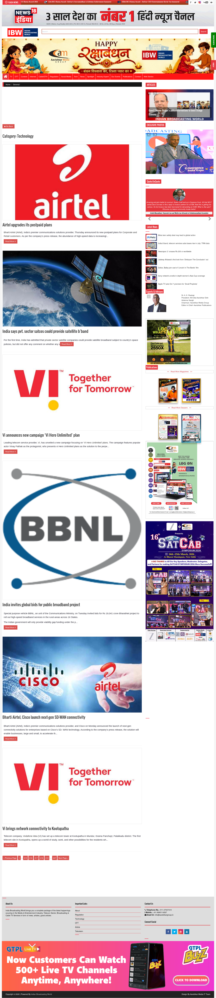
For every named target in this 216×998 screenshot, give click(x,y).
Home (8, 84)
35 (207, 159)
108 (211, 172)
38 (151, 162)
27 (177, 159)
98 (174, 172)
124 (204, 175)
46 (181, 162)
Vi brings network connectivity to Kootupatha (35, 828)
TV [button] (11, 77)
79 (170, 168)
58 (159, 165)
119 (185, 175)
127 (179, 178)
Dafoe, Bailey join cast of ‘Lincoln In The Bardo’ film (178, 248)
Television (79, 931)
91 (147, 172)
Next (155, 93)
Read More (10, 241)
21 (155, 159)
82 (181, 168)
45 (177, 162)
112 (159, 175)
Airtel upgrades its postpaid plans (27, 225)
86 (196, 168)
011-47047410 (166, 910)
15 (200, 155)
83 (185, 168)
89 (207, 168)
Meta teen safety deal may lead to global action (177, 272)
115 (170, 175)
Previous (149, 93)
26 (174, 159)
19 (147, 159)
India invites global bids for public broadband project (41, 604)
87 (200, 168)
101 (185, 172)
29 (185, 159)
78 (166, 168)
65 (185, 165)
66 (189, 165)
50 (196, 162)
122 (196, 175)
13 (193, 155)
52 (204, 162)
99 (177, 172)
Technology (79, 919)
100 (181, 172)
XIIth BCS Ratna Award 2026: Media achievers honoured (142, 2)
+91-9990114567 (160, 912)
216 (30, 858)
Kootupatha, (24, 840)
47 (185, 162)
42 (166, 162)
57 (155, 165)
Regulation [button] (54, 77)
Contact (138, 77)
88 (204, 168)
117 (177, 175)
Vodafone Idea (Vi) (32, 836)
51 (200, 162)
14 (196, 155)
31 (193, 159)
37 (147, 162)
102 (189, 172)
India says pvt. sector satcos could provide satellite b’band (45, 331)
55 (147, 165)
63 (177, 165)
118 (181, 175)
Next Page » (63, 858)
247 (54, 858)
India (23, 340)
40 (159, 162)
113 (163, 175)
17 (207, 155)
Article (77, 927)
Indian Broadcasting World (41, 994)
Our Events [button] (115, 77)
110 (151, 175)
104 (196, 172)
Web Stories (148, 77)
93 (155, 172)
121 (193, 175)
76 (159, 168)
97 (170, 172)
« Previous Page (10, 858)
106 (204, 172)
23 (163, 159)
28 (181, 159)
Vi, (38, 442)
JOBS (213, 65)
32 (196, 159)
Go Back (9, 126)
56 (151, 165)
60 (166, 165)
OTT (77, 923)
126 (211, 175)
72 (211, 165)
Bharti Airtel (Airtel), (13, 232)
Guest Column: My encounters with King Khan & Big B (172, 114)
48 (189, 162)
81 (177, 168)
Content (24, 77)
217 (36, 858)
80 (174, 168)
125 (207, 175)
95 (163, 172)
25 (170, 159)
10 (181, 155)
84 (189, 168)
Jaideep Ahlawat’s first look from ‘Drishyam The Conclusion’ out (183, 240)
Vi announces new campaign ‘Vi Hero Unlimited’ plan (41, 435)
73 (147, 168)
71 (207, 165)
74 (151, 168)
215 (25, 858)
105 (200, 172)
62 (174, 165)
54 (211, 162)
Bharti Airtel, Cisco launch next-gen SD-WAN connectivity (43, 717)
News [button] (82, 77)
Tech (76, 77)
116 (174, 175)
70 (204, 165)
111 (155, 175)
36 (211, 159)
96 (166, 172)
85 (193, 168)
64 (181, 165)
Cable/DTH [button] (43, 77)
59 (163, 165)
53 (207, 162)
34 (204, 159)
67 (193, 165)
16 (204, 155)
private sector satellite (55, 340)
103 (193, 172)
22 (159, 159)
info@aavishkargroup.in (164, 915)
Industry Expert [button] (103, 77)
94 (159, 172)
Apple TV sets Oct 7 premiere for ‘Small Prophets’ (177, 264)
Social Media (66, 77)
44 (174, 162)
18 (211, 155)
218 (41, 858)
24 (166, 159)
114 (166, 175)
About (77, 910)
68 (196, 165)
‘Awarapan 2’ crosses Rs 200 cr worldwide (174, 288)
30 (189, 159)
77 (163, 168)
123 (200, 175)
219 (47, 858)
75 (155, 168)
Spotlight (90, 77)
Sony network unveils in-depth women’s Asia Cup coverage (181, 256)
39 (155, 162)
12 (189, 155)
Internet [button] (33, 77)
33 (200, 159)
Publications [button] (127, 77)
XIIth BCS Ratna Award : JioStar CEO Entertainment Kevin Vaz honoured (81, 2)
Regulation (79, 914)
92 (151, 172)
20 (151, 159)
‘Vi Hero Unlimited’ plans (96, 442)
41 (163, 162)
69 (200, 165)
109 (147, 175)
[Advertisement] (72, 106)
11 (185, 155)
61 (170, 165)
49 (193, 162)
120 (189, 175)
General (16, 84)
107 (207, 172)
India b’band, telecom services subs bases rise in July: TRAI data (184, 280)
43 (170, 162)
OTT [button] (16, 77)
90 (211, 168)
